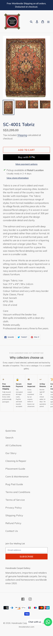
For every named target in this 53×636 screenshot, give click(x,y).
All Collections (13, 445)
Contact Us (11, 531)
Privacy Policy (13, 507)
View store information (18, 178)
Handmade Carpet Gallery (23, 623)
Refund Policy (13, 523)
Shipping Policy (14, 515)
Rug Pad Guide (14, 484)
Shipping (22, 135)
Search (9, 437)
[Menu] (48, 21)
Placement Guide (15, 468)
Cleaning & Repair (15, 460)
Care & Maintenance (17, 476)
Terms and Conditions (17, 492)
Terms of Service (15, 499)
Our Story (10, 453)
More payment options (26, 164)
